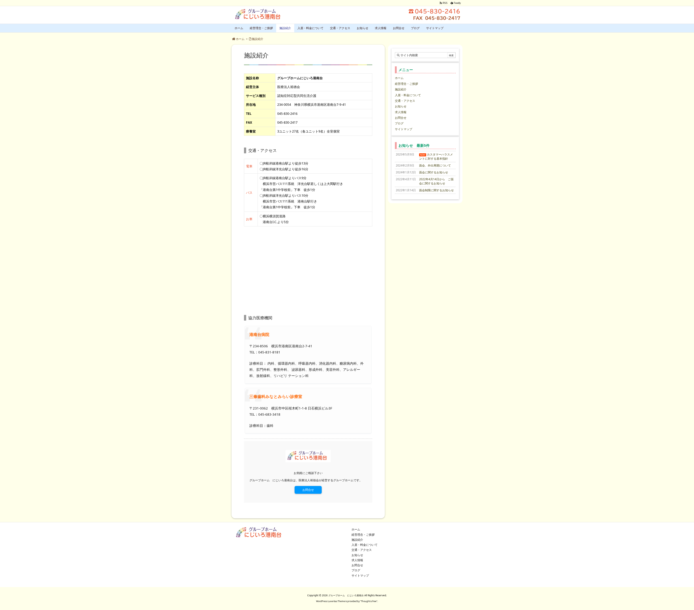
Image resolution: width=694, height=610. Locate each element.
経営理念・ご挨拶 (406, 84)
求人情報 (400, 112)
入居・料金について (408, 95)
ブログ (399, 123)
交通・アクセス (405, 101)
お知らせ (400, 106)
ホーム (240, 39)
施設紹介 (257, 39)
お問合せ (308, 490)
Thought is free (368, 601)
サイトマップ (403, 129)
